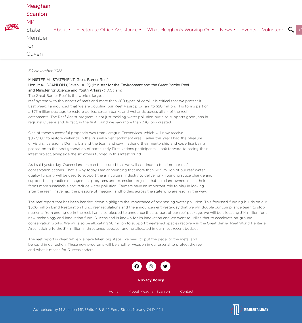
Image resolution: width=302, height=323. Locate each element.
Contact (186, 291)
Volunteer (272, 29)
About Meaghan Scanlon (149, 291)
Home (114, 291)
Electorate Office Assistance (107, 29)
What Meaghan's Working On (178, 29)
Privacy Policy (151, 280)
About (60, 29)
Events (249, 29)
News (226, 29)
